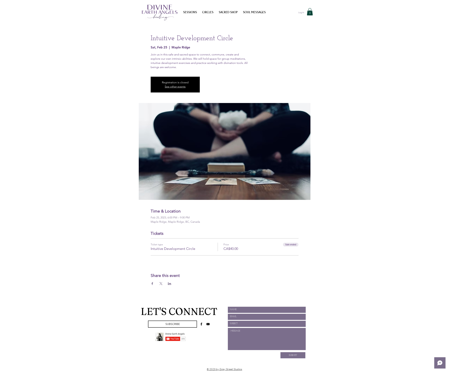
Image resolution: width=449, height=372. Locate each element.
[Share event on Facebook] (152, 283)
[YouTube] (208, 324)
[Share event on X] (161, 283)
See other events (175, 86)
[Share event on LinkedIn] (169, 283)
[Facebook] (201, 324)
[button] (310, 11)
